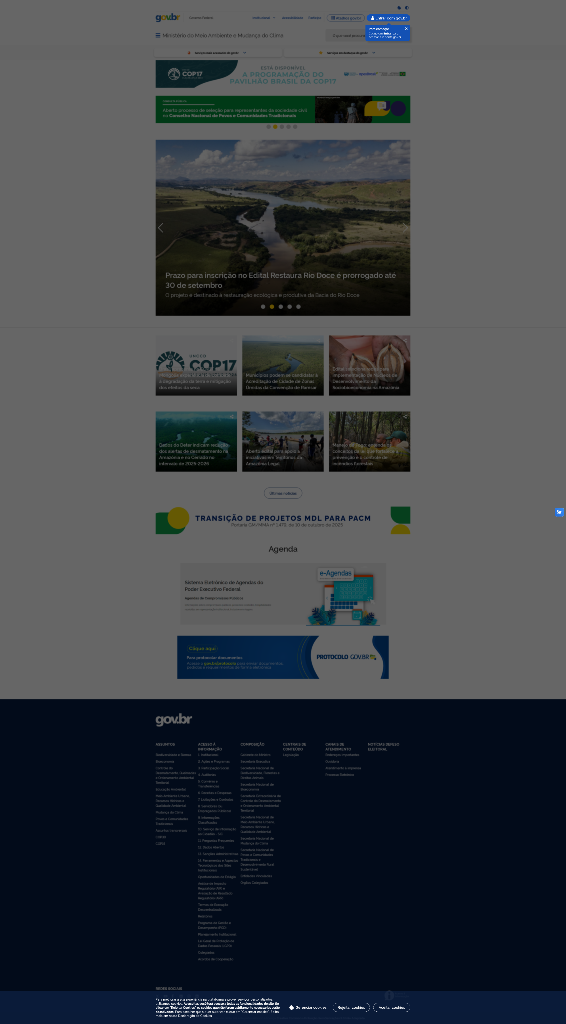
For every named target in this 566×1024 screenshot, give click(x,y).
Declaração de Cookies (195, 1015)
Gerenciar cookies (311, 1007)
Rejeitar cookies (351, 1007)
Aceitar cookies (392, 1007)
